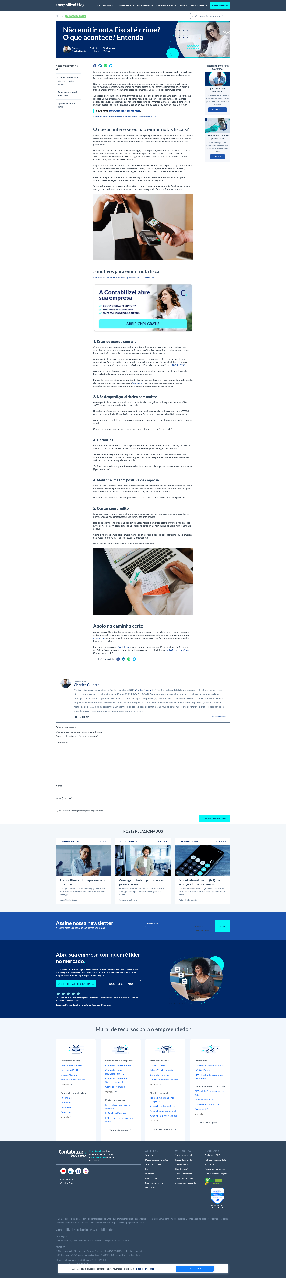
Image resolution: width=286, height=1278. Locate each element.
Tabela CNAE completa (161, 1070)
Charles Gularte (143, 690)
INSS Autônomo (203, 1070)
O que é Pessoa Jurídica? (207, 1104)
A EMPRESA (151, 1151)
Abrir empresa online (185, 1155)
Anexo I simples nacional (162, 1106)
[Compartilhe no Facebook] (94, 65)
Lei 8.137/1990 (177, 364)
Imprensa (149, 1173)
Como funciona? (182, 1164)
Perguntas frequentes (215, 1169)
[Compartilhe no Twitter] (110, 65)
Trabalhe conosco (153, 1164)
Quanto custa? (181, 1169)
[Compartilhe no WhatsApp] (105, 65)
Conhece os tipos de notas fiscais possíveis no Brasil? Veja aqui (125, 277)
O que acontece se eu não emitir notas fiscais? (68, 81)
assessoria (98, 638)
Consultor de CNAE (160, 1074)
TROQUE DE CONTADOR (120, 983)
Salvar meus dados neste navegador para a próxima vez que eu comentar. (81, 811)
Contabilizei (138, 382)
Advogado (66, 1102)
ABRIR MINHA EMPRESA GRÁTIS (76, 983)
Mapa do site (151, 1178)
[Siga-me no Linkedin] (84, 716)
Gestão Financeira (76, 16)
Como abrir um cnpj (115, 1086)
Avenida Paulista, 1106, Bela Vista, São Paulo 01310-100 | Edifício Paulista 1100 (92, 1240)
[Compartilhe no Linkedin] (100, 65)
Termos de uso (211, 1164)
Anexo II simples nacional (163, 1110)
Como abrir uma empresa (118, 1065)
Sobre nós (149, 1155)
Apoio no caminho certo (66, 105)
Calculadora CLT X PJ (205, 1099)
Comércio (66, 1112)
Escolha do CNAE (70, 1070)
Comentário (63, 742)
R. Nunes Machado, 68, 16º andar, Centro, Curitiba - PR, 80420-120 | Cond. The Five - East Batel (100, 1251)
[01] (143, 308)
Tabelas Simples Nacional (73, 1079)
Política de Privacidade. (144, 1269)
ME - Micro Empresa (115, 1113)
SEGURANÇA (212, 1151)
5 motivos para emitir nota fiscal (68, 94)
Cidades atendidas (183, 1173)
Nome (59, 785)
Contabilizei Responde (185, 1183)
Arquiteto (66, 1107)
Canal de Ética (66, 1183)
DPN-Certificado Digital (216, 1173)
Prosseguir (194, 1269)
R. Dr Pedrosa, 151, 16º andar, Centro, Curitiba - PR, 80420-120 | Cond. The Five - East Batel (98, 1255)
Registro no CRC (212, 1155)
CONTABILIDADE (184, 1151)
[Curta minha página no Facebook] (76, 716)
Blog (58, 16)
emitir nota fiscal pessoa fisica (124, 110)
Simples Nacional (69, 1074)
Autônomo (66, 1097)
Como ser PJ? (201, 1109)
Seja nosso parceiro (154, 1183)
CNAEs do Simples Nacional (164, 1079)
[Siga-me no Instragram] (80, 716)
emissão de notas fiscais (178, 650)
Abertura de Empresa (71, 1065)
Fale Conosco (66, 1179)
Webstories (150, 1187)
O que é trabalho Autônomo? (209, 1065)
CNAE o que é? (157, 1065)
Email (64, 798)
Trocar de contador (184, 1159)
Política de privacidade (215, 1159)
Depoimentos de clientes (156, 1159)
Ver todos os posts (219, 716)
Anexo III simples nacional (163, 1115)
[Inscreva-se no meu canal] (87, 716)
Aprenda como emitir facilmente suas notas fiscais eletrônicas (124, 116)
